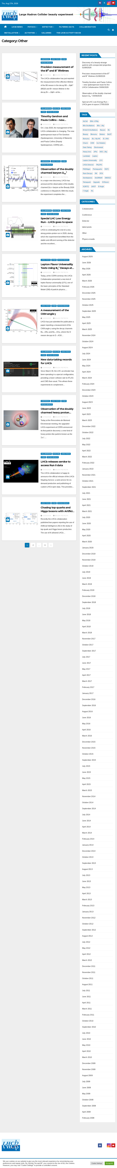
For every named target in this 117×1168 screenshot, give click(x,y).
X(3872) (86, 186)
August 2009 (87, 1075)
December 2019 (89, 554)
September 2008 (89, 1106)
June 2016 (86, 718)
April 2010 (86, 1051)
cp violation (101, 143)
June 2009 (86, 1088)
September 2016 (89, 705)
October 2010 (87, 1021)
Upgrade (96, 182)
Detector (47, 27)
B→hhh (106, 139)
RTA (101, 173)
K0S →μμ (103, 152)
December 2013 (89, 851)
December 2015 (89, 742)
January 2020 (87, 548)
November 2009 (89, 1069)
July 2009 (86, 1082)
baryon (102, 130)
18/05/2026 (47, 318)
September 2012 (89, 930)
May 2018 (86, 620)
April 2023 (86, 414)
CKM (92, 143)
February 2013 (88, 906)
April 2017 (86, 675)
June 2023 (86, 408)
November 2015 (89, 748)
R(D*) (107, 169)
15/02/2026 (47, 515)
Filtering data (66, 27)
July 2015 (86, 766)
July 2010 (86, 1033)
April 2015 (86, 784)
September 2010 (89, 1027)
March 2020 (87, 542)
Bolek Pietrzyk (61, 75)
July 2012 (86, 942)
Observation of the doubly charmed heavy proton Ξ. (57, 412)
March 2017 (87, 681)
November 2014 (89, 796)
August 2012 (87, 936)
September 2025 (89, 311)
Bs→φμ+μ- (96, 139)
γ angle (85, 191)
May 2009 (86, 1094)
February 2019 (88, 590)
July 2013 (86, 875)
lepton (94, 156)
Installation (11, 33)
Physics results (46, 62)
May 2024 (86, 366)
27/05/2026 (47, 226)
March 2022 (87, 457)
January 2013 (87, 912)
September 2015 (89, 760)
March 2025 (87, 329)
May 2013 (86, 887)
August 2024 (87, 348)
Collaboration (87, 27)
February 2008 (88, 1118)
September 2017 (89, 651)
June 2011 (86, 997)
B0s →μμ (100, 125)
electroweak (98, 147)
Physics (32, 27)
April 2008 (86, 1112)
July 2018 (86, 608)
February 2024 (88, 384)
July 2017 (86, 657)
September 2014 (89, 809)
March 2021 (87, 511)
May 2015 (86, 778)
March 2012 (87, 960)
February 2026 (88, 287)
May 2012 (86, 948)
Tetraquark (87, 182)
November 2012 (89, 918)
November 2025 (89, 299)
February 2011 (88, 1015)
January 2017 (87, 693)
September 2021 (89, 487)
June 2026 (86, 263)
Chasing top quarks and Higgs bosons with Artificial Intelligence (57, 511)
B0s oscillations (88, 125)
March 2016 (87, 736)
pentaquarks (97, 169)
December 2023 (89, 390)
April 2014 (86, 827)
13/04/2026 (47, 367)
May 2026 (86, 269)
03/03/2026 (47, 470)
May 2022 (86, 445)
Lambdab (86, 156)
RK (96, 173)
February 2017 (88, 687)
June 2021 (86, 499)
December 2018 (89, 596)
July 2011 (86, 991)
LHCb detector (88, 165)
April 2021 (86, 505)
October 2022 (87, 432)
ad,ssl (85, 121)
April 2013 (86, 893)
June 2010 (86, 1039)
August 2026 (87, 257)
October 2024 (87, 341)
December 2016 (89, 699)
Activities (30, 33)
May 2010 (86, 1045)
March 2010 (87, 1057)
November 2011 (88, 972)
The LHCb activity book (68, 33)
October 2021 (87, 481)
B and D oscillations (90, 130)
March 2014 (87, 833)
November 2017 (89, 639)
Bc (109, 130)
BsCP (109, 134)
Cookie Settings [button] (97, 1163)
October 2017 (87, 645)
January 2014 (87, 845)
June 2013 (86, 881)
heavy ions (87, 152)
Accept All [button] (109, 1163)
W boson (105, 182)
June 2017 (86, 663)
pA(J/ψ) (99, 165)
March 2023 (87, 420)
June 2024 (86, 360)
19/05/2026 (47, 272)
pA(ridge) (86, 169)
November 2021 (89, 475)
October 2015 (87, 754)
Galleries (46, 33)
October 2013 (87, 857)
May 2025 (86, 317)
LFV (100, 160)
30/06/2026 (47, 124)
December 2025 (89, 293)
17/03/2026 (47, 417)
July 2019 (86, 572)
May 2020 (86, 529)
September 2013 (89, 863)
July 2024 (86, 354)
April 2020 (86, 536)
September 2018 (89, 602)
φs (92, 191)
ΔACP (93, 186)
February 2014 (88, 839)
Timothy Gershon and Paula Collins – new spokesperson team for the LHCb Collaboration (97, 84)
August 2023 (87, 402)
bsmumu (86, 139)
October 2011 (87, 978)
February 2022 (88, 463)
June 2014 (86, 821)
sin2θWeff (98, 178)
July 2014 (86, 815)
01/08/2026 (47, 75)
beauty (85, 134)
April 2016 (86, 730)
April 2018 (86, 627)
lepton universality (90, 160)
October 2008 (87, 1100)
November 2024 (89, 335)
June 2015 (86, 772)
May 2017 (86, 669)
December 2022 (89, 426)
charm (85, 143)
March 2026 (87, 281)
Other (64, 59)
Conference (45, 59)
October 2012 (87, 924)
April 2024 (86, 372)
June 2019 (86, 578)
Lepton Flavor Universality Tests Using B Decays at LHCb (57, 268)
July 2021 (86, 493)
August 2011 (87, 984)
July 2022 (86, 439)
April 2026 (86, 275)
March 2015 (87, 790)
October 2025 (87, 305)
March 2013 (87, 900)
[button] (109, 30)
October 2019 (87, 566)
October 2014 (87, 802)
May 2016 (86, 724)
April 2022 (86, 451)
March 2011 (87, 1009)
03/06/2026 (47, 177)
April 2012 (86, 954)
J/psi (95, 152)
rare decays (87, 173)
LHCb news (17, 27)
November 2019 (89, 560)
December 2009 (89, 1063)
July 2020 (86, 517)
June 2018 (86, 614)
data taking (87, 147)
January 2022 (87, 469)
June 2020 (86, 523)
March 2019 (87, 584)
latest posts (55, 59)
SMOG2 (108, 178)
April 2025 (86, 323)
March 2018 (87, 633)
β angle (101, 186)
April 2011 (86, 1003)
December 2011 (88, 966)
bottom (102, 134)
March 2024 (87, 378)
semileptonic (87, 178)
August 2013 (87, 869)
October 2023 (87, 396)
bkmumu (94, 134)
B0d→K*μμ (94, 121)
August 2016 (87, 711)
